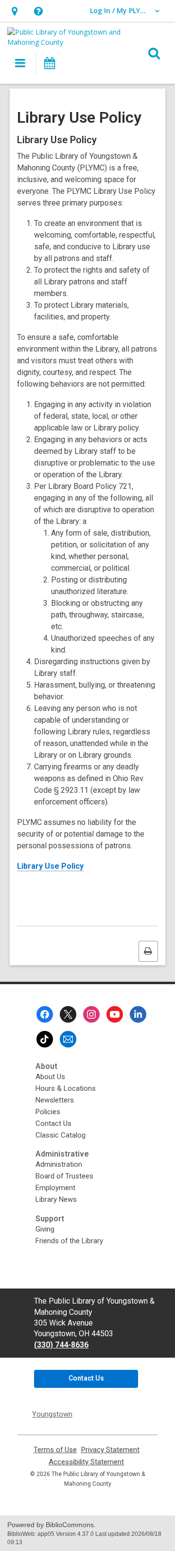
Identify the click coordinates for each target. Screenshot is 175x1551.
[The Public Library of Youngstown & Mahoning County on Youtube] (114, 1014)
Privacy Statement (110, 1450)
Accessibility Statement (86, 1462)
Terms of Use (55, 1450)
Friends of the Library (69, 1240)
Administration (58, 1164)
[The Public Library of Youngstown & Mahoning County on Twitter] (68, 1014)
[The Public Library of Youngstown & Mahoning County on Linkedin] (138, 1014)
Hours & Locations (65, 1088)
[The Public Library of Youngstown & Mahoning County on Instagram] (91, 1014)
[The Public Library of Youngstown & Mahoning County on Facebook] (44, 1014)
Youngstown (52, 1414)
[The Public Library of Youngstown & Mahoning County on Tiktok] (44, 1039)
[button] (14, 11)
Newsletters (54, 1100)
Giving (44, 1229)
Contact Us (53, 1123)
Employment (55, 1187)
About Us (50, 1076)
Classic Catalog (60, 1135)
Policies (47, 1111)
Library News (56, 1199)
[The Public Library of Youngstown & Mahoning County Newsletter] (68, 1039)
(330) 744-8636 (61, 1344)
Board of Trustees (64, 1176)
